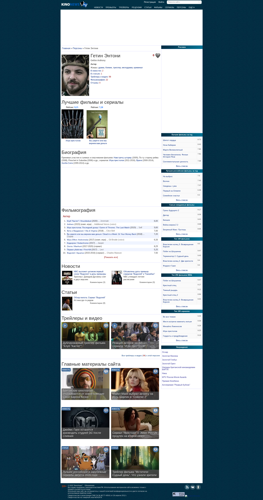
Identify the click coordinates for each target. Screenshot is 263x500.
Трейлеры (124, 7)
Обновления (89, 485)
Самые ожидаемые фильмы (181, 205)
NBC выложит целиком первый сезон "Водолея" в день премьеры (90, 272)
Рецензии (137, 7)
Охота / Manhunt (74, 246)
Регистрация (150, 2)
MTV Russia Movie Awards (174, 377)
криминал (138, 67)
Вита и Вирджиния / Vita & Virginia (82, 231)
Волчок (166, 181)
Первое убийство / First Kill (79, 249)
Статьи (147, 7)
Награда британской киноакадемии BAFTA (178, 368)
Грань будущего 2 (171, 210)
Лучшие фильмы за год (181, 135)
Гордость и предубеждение (175, 336)
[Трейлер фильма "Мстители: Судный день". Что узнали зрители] (135, 462)
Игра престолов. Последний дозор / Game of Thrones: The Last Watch (98, 227)
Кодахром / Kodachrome (78, 243)
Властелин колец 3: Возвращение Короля (178, 245)
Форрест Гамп (169, 266)
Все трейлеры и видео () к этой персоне (141, 355)
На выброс (168, 176)
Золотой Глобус (169, 360)
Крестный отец (169, 285)
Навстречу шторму (123, 157)
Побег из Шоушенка (172, 251)
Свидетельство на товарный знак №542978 (85, 497)
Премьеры (111, 7)
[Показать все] (111, 257)
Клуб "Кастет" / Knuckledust (79, 221)
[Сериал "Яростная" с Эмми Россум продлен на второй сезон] (135, 423)
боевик (108, 67)
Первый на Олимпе (172, 191)
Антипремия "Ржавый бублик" (176, 385)
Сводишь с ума (170, 186)
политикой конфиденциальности (118, 491)
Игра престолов (73, 140)
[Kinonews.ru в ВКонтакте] (192, 487)
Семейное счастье (171, 195)
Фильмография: (99, 80)
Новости (98, 7)
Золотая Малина (170, 356)
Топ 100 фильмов (182, 239)
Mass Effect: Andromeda (77, 240)
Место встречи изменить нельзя (177, 321)
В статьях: (96, 74)
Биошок (166, 220)
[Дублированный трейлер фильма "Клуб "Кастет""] (85, 336)
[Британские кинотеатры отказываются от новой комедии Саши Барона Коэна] (85, 384)
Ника (164, 373)
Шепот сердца (169, 140)
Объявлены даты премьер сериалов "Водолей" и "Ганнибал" (139, 272)
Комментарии (97, 282)
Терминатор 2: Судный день (175, 256)
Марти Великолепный (173, 150)
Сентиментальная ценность (175, 161)
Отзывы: (95, 83)
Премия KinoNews (170, 381)
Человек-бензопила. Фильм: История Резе (175, 156)
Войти (161, 2)
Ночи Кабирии (169, 145)
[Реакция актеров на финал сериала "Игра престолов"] (135, 336)
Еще (191, 7)
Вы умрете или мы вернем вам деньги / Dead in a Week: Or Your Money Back (101, 234)
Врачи (139, 160)
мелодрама (127, 67)
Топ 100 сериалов (182, 311)
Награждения (182, 347)
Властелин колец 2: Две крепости (178, 261)
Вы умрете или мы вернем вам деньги (98, 141)
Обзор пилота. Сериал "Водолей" (89, 297)
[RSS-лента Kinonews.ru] (187, 487)
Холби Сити (67, 163)
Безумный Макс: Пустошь (174, 229)
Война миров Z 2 (170, 225)
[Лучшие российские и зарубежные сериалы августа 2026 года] (85, 462)
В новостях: (97, 70)
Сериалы (169, 7)
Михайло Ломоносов (172, 326)
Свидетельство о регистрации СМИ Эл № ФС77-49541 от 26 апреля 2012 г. (97, 495)
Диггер (166, 215)
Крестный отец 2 (170, 295)
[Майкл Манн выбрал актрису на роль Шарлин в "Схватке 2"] (135, 384)
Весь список (182, 166)
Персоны (181, 7)
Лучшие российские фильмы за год (182, 171)
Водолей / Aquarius (75, 253)
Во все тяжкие (169, 317)
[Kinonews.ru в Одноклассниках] (198, 487)
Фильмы (158, 7)
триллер (117, 67)
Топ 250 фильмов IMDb (182, 275)
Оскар (165, 352)
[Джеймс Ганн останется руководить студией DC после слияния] (85, 423)
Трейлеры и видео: (101, 77)
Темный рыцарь (170, 290)
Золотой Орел (168, 364)
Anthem (70, 224)
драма (101, 67)
